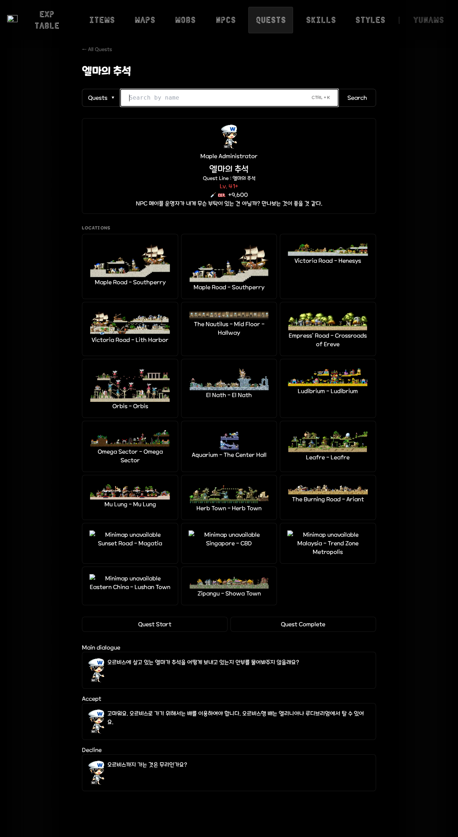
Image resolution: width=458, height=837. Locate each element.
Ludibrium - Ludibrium (328, 391)
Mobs (185, 20)
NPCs (226, 20)
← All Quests (97, 49)
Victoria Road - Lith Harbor (130, 340)
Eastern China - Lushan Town (130, 587)
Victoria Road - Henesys (327, 261)
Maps (145, 20)
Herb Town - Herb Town (229, 508)
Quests (271, 20)
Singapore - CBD (229, 543)
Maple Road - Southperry (130, 282)
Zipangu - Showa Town (229, 593)
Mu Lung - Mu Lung (130, 504)
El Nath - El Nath (229, 395)
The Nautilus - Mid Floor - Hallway (229, 328)
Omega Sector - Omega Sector (130, 455)
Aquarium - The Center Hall (229, 455)
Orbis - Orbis (130, 406)
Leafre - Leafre (328, 457)
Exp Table (46, 19)
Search (357, 98)
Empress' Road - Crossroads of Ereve (328, 339)
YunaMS (428, 20)
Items (102, 20)
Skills (321, 20)
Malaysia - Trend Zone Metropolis (328, 547)
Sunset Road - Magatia (130, 543)
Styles (370, 20)
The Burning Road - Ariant (328, 499)
